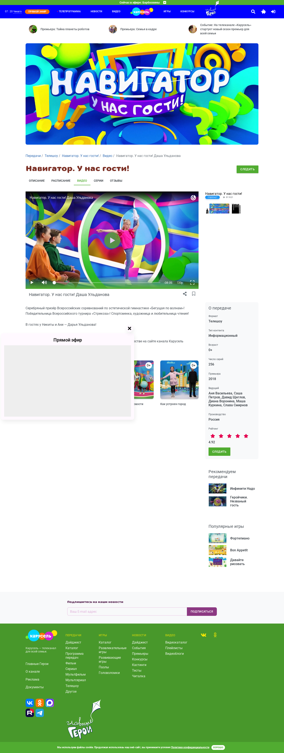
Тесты (136, 670)
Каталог (71, 648)
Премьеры (140, 654)
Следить (247, 169)
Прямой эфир (67, 340)
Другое (71, 691)
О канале (33, 671)
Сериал (71, 669)
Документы (35, 687)
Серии (98, 180)
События (139, 648)
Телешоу (72, 686)
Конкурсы (187, 11)
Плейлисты (174, 648)
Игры (167, 11)
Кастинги (139, 665)
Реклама (32, 679)
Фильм (70, 663)
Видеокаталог (176, 642)
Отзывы (116, 180)
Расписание (60, 180)
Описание (37, 180)
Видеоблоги (174, 654)
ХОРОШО (218, 747)
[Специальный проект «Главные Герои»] (204, 8)
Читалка (138, 676)
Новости (96, 11)
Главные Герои (37, 664)
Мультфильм (75, 674)
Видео (116, 11)
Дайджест (73, 642)
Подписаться (202, 611)
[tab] (204, 635)
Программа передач (74, 656)
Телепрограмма (70, 11)
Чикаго (17, 11)
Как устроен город (173, 404)
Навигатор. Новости (129, 404)
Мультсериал (75, 680)
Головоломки (109, 673)
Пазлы (104, 667)
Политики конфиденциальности (190, 747)
